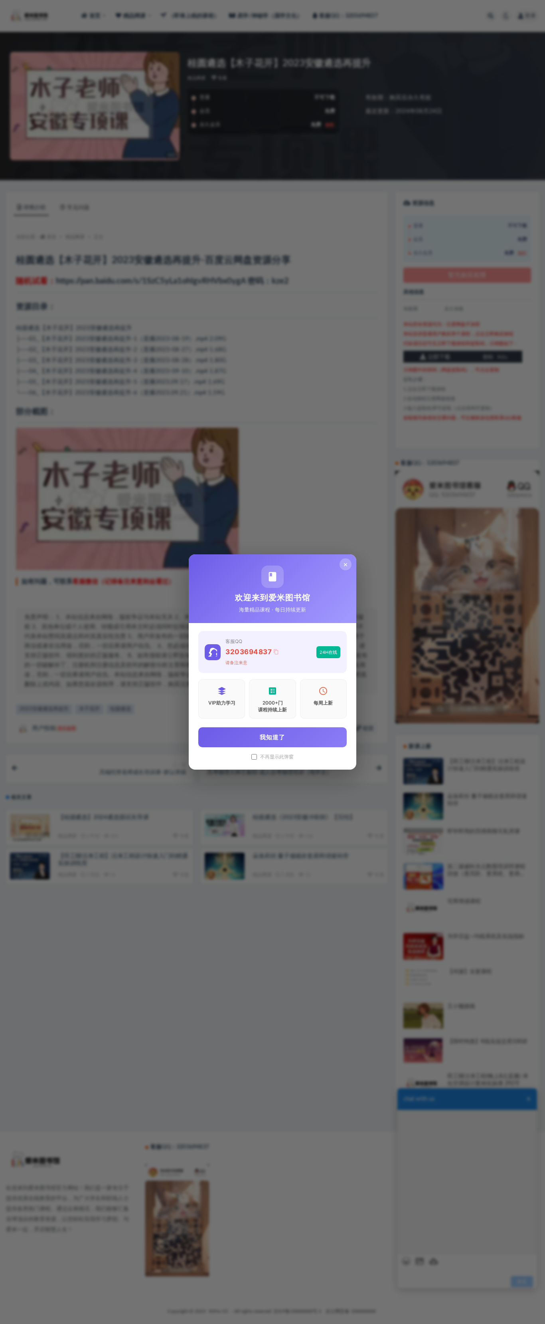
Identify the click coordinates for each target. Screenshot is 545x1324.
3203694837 (248, 652)
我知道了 (272, 737)
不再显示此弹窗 (277, 756)
